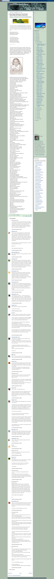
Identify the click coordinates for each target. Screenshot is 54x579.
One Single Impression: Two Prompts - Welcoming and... (41, 45)
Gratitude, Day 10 (39, 90)
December (38, 41)
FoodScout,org (37, 173)
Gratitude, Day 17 (39, 74)
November (38, 42)
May (37, 114)
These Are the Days (38, 202)
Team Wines (37, 198)
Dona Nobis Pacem (39, 99)
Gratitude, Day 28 (39, 52)
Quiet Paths (14, 429)
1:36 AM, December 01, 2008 (16, 385)
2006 (37, 120)
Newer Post (10, 573)
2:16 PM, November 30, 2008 (17, 229)
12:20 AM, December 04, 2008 (17, 468)
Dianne (13, 387)
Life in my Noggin (38, 181)
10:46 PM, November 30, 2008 (17, 352)
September (38, 109)
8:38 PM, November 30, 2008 (17, 310)
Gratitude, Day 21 (39, 65)
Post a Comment (12, 569)
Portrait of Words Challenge (41, 68)
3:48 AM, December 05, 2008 (16, 499)
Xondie (36, 209)
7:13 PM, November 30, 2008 (17, 303)
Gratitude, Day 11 (39, 89)
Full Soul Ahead (38, 176)
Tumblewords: (14, 438)
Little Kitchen (37, 183)
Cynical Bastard (38, 170)
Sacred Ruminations (38, 197)
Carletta (13, 361)
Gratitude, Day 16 (39, 76)
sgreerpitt (13, 258)
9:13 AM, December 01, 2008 (16, 397)
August (38, 110)
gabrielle (13, 305)
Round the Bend (38, 195)
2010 (37, 37)
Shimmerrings (14, 294)
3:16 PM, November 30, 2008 (17, 256)
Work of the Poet (38, 208)
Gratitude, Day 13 (39, 85)
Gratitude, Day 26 (39, 56)
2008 (37, 40)
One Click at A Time (38, 188)
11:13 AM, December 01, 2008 (17, 427)
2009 (37, 38)
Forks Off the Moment (39, 174)
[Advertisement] (38, 18)
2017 (37, 32)
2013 (37, 33)
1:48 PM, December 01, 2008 (17, 436)
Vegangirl (36, 205)
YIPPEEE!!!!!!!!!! (39, 102)
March (38, 117)
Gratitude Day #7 (39, 98)
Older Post (30, 573)
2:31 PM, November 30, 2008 (17, 250)
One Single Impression (21, 25)
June (37, 113)
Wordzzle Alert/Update (40, 73)
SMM (12, 354)
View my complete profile (39, 154)
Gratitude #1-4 (38, 103)
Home (20, 573)
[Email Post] (31, 214)
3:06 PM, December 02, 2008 (17, 455)
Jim (12, 312)
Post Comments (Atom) (17, 575)
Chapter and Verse (38, 169)
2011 (36, 36)
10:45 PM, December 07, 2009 (17, 544)
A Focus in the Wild (38, 162)
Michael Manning (38, 184)
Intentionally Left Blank (39, 180)
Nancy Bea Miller (15, 252)
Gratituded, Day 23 (39, 60)
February (38, 118)
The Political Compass (39, 201)
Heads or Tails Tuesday (39, 177)
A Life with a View (38, 163)
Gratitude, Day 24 (39, 59)
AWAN (36, 166)
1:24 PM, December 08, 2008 (17, 510)
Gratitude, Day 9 (39, 92)
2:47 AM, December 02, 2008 (16, 448)
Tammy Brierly (14, 501)
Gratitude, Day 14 (39, 83)
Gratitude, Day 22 (39, 61)
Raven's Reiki (37, 194)
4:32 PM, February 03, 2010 (16, 567)
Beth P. (13, 457)
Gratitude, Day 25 (39, 57)
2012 (37, 34)
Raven (41, 136)
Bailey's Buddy (37, 167)
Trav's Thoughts (38, 204)
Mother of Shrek (38, 187)
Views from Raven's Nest (19, 4)
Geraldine (13, 231)
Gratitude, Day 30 (39, 47)
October (38, 107)
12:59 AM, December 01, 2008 (17, 371)
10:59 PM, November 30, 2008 (17, 359)
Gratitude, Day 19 (39, 69)
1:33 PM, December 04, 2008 (17, 479)
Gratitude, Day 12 (39, 86)
